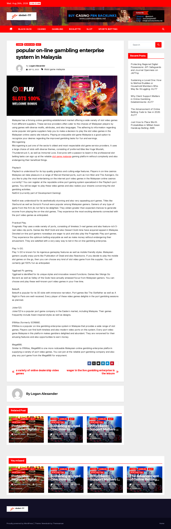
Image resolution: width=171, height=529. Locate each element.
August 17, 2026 (22, 484)
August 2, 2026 (61, 484)
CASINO (42, 29)
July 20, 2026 (139, 484)
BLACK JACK (25, 29)
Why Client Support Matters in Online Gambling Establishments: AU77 (145, 99)
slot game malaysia (61, 156)
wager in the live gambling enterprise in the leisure (91, 372)
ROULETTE (75, 29)
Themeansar (58, 523)
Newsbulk (46, 523)
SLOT (90, 29)
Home (162, 523)
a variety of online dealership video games (37, 372)
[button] (163, 29)
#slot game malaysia (54, 69)
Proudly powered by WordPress (20, 523)
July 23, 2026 (100, 484)
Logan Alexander (37, 66)
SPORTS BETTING (108, 29)
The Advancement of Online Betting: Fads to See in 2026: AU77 (145, 112)
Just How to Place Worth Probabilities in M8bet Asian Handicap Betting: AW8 (145, 125)
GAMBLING (57, 29)
